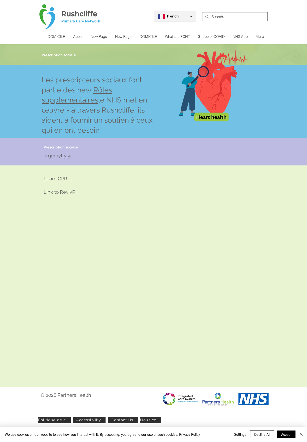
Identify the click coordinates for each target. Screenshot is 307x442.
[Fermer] (301, 434)
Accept (286, 434)
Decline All (262, 434)
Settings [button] (240, 434)
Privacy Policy (189, 434)
